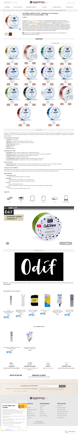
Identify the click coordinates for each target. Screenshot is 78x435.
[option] (12, 52)
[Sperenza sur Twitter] (59, 375)
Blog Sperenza (60, 417)
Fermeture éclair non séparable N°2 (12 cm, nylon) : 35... (21, 311)
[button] (5, 52)
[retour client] (66, 363)
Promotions (59, 405)
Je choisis (8, 428)
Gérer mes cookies (27, 417)
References (5, 282)
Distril (41, 407)
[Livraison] (29, 363)
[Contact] (11, 363)
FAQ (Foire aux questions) (28, 413)
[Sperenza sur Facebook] (62, 375)
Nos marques (44, 403)
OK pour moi (20, 428)
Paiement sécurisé (29, 366)
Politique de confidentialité (29, 415)
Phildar (41, 409)
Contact (48, 366)
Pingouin (42, 411)
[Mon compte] (68, 3)
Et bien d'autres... (44, 415)
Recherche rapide (55, 43)
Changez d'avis (66, 366)
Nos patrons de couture (62, 411)
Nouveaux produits (61, 407)
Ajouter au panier (9, 320)
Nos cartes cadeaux (62, 415)
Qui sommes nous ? (27, 411)
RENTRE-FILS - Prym (45, 310)
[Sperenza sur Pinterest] (67, 375)
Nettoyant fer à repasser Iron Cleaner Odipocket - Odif (57, 311)
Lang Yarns (42, 405)
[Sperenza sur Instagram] (64, 375)
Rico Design (42, 413)
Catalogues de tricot (62, 413)
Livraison (12, 366)
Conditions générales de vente (30, 409)
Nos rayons (61, 403)
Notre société (28, 403)
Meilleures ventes (61, 409)
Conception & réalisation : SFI (39, 423)
